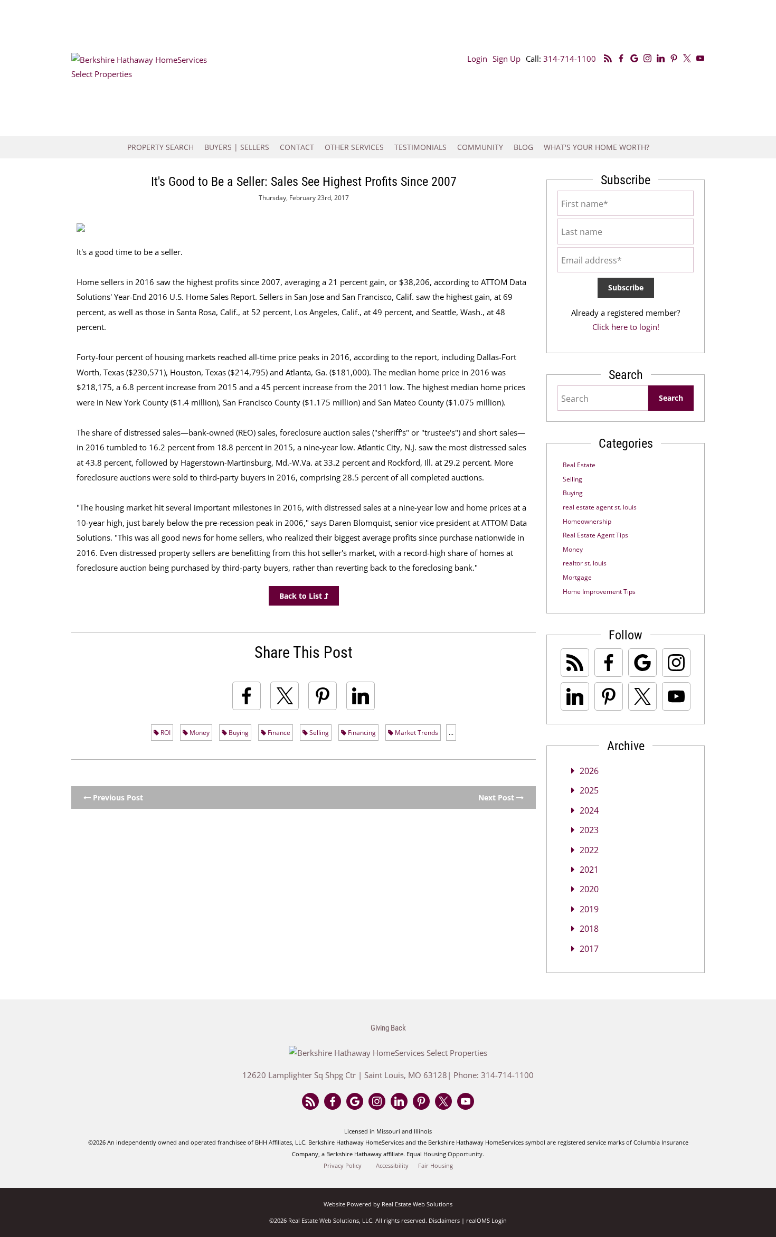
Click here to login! (625, 327)
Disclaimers (444, 1220)
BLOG (523, 147)
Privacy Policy (343, 1165)
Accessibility (392, 1165)
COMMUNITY (480, 147)
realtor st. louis (585, 563)
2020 (589, 889)
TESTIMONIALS (420, 147)
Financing (361, 732)
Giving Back (388, 1028)
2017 (589, 949)
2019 (589, 909)
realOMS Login (486, 1220)
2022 (589, 850)
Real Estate (579, 464)
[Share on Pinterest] (322, 696)
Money (199, 732)
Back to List (301, 596)
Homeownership (587, 521)
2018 (589, 928)
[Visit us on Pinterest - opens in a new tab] (674, 58)
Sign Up (507, 58)
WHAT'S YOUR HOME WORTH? (596, 147)
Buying (238, 732)
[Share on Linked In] (360, 696)
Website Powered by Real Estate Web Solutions (388, 1204)
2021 (589, 869)
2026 (589, 771)
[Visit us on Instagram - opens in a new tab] (647, 58)
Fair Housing (435, 1165)
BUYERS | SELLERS (236, 147)
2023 (589, 830)
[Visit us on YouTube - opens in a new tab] (700, 58)
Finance (278, 732)
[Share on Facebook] (246, 696)
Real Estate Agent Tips (595, 535)
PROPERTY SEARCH (160, 147)
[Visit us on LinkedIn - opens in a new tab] (661, 58)
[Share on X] (284, 696)
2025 (589, 790)
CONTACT (297, 147)
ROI (165, 732)
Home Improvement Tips (599, 591)
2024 (589, 810)
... (451, 732)
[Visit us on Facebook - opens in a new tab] (621, 58)
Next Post (497, 797)
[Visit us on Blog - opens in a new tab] (608, 58)
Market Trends (415, 732)
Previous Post (117, 797)
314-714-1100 (569, 58)
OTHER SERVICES (354, 147)
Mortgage (577, 577)
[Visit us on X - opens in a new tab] (687, 58)
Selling (318, 732)
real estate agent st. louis (600, 507)
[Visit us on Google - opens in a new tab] (634, 58)
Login (477, 58)
